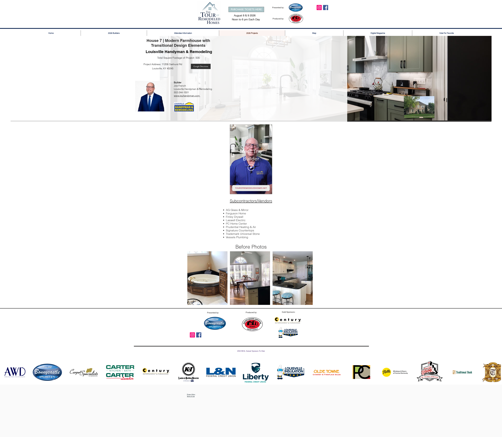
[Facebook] (325, 7)
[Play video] (251, 167)
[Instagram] (319, 7)
